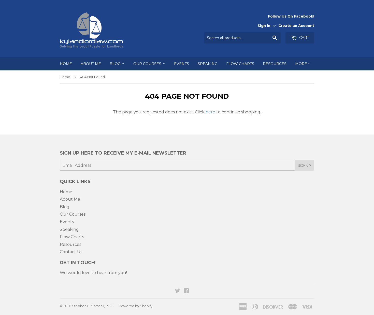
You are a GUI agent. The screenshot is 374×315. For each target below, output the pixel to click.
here (210, 112)
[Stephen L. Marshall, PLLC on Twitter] (177, 291)
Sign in (263, 26)
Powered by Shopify (135, 306)
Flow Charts (240, 64)
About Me (91, 64)
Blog (116, 64)
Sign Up (304, 165)
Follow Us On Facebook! (291, 16)
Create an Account (296, 26)
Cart (303, 37)
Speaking (208, 64)
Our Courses (147, 64)
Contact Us (71, 251)
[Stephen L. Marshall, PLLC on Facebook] (186, 291)
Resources (274, 64)
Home (66, 64)
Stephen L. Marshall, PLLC (93, 306)
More (301, 64)
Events (181, 64)
